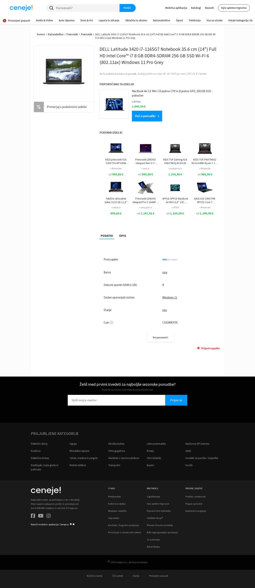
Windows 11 (169, 297)
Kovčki (189, 465)
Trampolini (114, 465)
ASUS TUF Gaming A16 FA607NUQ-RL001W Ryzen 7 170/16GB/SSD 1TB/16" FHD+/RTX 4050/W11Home (175, 161)
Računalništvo (56, 34)
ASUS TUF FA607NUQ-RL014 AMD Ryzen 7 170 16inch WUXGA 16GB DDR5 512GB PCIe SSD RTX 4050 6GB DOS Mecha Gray (205, 161)
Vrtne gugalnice (116, 451)
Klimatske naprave (79, 451)
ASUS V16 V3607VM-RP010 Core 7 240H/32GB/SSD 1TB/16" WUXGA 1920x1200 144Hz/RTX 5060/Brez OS (205, 200)
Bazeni (150, 465)
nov (164, 310)
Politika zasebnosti (195, 496)
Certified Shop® (155, 518)
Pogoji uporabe (193, 504)
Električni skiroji (39, 444)
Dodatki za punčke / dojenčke (201, 458)
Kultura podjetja (117, 504)
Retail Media (153, 547)
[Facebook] (33, 516)
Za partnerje (153, 539)
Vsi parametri (160, 337)
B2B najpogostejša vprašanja (162, 532)
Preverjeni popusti (158, 576)
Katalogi (196, 8)
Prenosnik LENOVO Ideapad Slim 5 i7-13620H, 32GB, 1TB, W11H (145, 161)
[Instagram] (48, 516)
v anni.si (145, 168)
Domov (41, 34)
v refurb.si (116, 207)
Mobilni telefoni (78, 465)
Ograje (73, 444)
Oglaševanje (153, 496)
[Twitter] (40, 516)
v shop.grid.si (145, 207)
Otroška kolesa (116, 444)
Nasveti (209, 8)
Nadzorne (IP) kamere (197, 444)
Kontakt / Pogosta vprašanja (123, 525)
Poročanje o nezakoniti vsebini (124, 532)
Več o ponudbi (145, 116)
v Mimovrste (115, 168)
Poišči (127, 8)
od (115, 174)
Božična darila (94, 576)
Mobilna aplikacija (176, 8)
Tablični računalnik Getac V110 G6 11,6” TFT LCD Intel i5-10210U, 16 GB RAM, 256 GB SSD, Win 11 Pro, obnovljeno (116, 200)
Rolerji (150, 451)
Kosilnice (35, 451)
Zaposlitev (113, 518)
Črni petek (117, 576)
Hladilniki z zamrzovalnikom (123, 458)
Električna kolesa (40, 458)
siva (164, 272)
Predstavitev (114, 496)
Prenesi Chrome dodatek (160, 525)
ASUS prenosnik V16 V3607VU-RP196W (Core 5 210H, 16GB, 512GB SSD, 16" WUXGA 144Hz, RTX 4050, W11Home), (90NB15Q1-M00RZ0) (116, 161)
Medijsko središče (117, 511)
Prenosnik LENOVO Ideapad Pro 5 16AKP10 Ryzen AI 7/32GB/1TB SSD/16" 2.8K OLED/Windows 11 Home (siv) (145, 200)
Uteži (188, 451)
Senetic (203, 74)
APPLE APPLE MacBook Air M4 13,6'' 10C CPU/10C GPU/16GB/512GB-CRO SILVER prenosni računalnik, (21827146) (175, 200)
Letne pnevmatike (156, 444)
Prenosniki (72, 34)
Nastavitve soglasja (195, 511)
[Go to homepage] (21, 8)
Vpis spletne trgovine (234, 8)
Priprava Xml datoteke (159, 511)
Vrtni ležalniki (154, 458)
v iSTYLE (175, 207)
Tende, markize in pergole (84, 458)
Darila (136, 576)
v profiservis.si (175, 168)
